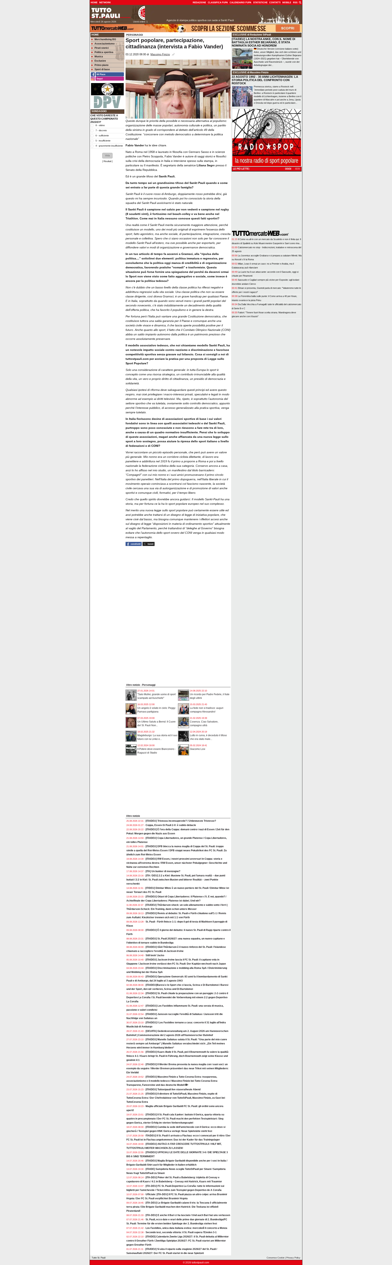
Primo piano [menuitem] (101, 65)
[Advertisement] (107, 226)
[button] (107, 155)
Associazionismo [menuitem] (105, 43)
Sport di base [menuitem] (102, 69)
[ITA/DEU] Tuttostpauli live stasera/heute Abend (173, 1089)
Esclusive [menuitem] (100, 60)
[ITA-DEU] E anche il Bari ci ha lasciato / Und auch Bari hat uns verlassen (188, 1215)
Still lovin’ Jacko (155, 955)
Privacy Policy (293, 1257)
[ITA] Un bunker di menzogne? (163, 871)
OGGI (288, 168)
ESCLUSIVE (240, 34)
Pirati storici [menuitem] (102, 48)
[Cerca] (300, 2)
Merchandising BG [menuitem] (105, 39)
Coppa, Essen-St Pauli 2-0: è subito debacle (171, 825)
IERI (297, 168)
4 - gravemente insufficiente (109, 146)
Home (95, 34)
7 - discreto (101, 130)
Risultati (107, 161)
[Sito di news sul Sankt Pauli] (117, 12)
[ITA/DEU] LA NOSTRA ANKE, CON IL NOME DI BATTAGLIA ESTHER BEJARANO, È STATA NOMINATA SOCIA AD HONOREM (263, 42)
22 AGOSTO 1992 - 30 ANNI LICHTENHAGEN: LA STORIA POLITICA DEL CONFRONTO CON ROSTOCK (265, 80)
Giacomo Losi (197, 749)
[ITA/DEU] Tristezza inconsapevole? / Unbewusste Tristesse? (181, 820)
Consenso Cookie (275, 1257)
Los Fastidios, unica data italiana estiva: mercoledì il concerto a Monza (186, 1228)
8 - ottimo (100, 125)
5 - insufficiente (103, 140)
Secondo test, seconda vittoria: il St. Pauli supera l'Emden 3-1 (181, 1232)
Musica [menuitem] (99, 56)
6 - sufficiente (102, 135)
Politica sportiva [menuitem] (104, 52)
